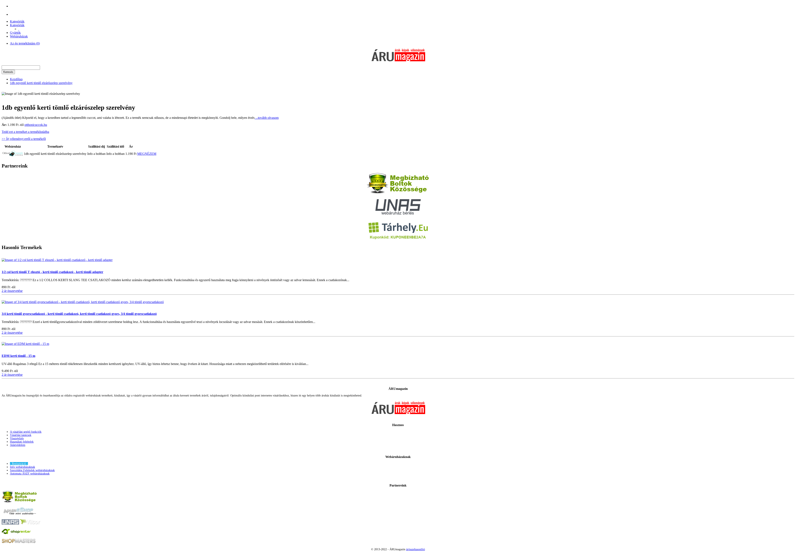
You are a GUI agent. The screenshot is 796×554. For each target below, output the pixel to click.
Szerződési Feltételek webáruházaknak (32, 470)
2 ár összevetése (12, 291)
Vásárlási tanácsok (20, 435)
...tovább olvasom (267, 117)
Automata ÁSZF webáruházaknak (30, 473)
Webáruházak (19, 36)
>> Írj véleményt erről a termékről (24, 139)
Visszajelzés (17, 438)
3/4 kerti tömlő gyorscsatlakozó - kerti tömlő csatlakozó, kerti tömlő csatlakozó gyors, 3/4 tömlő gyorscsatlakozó (79, 314)
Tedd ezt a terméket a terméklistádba (25, 132)
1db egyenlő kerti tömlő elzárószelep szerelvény (41, 83)
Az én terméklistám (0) (25, 43)
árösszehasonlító (415, 549)
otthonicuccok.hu (35, 124)
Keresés (8, 71)
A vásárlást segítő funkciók (25, 431)
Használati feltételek (22, 441)
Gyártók (15, 32)
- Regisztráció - (19, 463)
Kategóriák (17, 21)
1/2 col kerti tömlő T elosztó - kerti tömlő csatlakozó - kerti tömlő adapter (52, 272)
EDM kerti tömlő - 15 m (18, 356)
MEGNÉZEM (146, 153)
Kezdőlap (16, 79)
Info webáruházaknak (22, 466)
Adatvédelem (17, 445)
